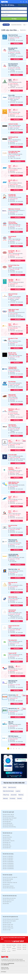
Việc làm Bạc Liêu (7, 842)
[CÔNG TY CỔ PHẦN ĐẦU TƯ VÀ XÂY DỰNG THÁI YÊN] (4, 612)
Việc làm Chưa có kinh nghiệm (9, 920)
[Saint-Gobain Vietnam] (4, 411)
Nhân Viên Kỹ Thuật (13, 35)
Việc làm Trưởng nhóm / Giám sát (10, 882)
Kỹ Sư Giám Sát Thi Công (12, 583)
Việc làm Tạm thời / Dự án (8, 900)
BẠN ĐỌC (24, 947)
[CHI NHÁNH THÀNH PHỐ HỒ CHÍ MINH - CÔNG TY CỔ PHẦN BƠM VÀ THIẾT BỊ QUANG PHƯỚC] (4, 37)
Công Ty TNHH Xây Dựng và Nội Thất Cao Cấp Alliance (14, 82)
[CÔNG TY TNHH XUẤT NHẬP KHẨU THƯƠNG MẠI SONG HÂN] (4, 252)
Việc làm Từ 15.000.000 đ (8, 863)
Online (4, 787)
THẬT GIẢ (24, 949)
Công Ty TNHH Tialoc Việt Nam (14, 737)
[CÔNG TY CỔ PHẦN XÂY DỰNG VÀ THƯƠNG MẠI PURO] (4, 153)
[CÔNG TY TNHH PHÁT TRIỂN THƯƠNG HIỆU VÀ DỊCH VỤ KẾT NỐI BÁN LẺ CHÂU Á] (4, 111)
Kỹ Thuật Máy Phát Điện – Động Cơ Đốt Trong (11, 251)
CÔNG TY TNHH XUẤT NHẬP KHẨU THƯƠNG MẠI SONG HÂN (15, 253)
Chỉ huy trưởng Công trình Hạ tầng (12, 222)
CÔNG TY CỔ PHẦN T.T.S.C (13, 50)
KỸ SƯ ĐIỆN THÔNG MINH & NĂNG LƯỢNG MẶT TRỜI (10, 497)
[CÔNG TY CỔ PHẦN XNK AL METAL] (4, 584)
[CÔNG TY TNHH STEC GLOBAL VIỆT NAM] (4, 340)
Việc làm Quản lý (6, 884)
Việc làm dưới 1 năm (7, 922)
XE (8, 949)
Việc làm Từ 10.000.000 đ (8, 861)
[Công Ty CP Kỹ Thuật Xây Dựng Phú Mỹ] (4, 311)
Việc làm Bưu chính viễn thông (9, 826)
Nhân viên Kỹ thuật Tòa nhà (12, 294)
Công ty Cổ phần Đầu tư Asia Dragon (14, 326)
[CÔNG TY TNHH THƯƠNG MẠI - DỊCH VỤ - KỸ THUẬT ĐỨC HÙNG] (4, 224)
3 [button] (13, 748)
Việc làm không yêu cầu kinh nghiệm (11, 919)
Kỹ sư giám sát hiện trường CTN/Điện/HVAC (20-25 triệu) (12, 48)
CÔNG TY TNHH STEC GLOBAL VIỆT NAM (14, 341)
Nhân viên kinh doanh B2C (11, 667)
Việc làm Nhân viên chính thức (9, 898)
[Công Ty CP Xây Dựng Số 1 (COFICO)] (4, 369)
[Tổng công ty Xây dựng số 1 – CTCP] (4, 710)
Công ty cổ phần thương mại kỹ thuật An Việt (14, 383)
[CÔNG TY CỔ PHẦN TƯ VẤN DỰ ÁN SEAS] (4, 167)
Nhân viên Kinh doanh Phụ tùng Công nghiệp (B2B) (12, 395)
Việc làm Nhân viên (7, 880)
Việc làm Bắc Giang (7, 846)
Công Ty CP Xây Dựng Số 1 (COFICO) (13, 370)
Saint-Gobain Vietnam (13, 411)
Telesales (19, 798)
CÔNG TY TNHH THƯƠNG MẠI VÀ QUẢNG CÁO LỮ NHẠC (16, 485)
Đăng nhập (24, 4)
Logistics (18, 791)
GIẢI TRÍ (14, 950)
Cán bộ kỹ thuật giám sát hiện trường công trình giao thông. (12, 610)
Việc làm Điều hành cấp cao (9, 887)
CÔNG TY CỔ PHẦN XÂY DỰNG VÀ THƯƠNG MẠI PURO (15, 154)
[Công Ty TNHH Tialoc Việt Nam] (4, 738)
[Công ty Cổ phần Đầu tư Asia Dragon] (4, 326)
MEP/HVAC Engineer (13, 736)
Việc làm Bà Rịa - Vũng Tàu (8, 840)
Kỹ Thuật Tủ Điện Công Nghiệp (13, 265)
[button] (23, 1)
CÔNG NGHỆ (8, 947)
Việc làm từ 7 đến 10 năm (8, 927)
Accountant (13, 794)
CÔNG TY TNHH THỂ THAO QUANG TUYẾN (15, 355)
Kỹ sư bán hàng (11, 381)
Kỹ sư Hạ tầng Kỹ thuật (12, 237)
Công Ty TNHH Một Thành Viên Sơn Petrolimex (15, 571)
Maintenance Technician (14, 209)
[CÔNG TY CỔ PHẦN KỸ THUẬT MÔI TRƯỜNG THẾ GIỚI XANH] (4, 642)
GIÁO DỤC (24, 945)
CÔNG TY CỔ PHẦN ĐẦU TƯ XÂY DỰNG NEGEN (16, 557)
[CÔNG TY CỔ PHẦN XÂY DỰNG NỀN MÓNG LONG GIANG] (4, 456)
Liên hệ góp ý (3, 971)
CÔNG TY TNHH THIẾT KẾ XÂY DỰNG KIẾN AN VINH (14, 513)
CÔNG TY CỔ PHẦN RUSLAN (14, 427)
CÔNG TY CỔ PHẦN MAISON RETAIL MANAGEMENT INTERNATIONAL (15, 443)
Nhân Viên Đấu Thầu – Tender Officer (10, 166)
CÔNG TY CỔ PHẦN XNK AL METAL (15, 585)
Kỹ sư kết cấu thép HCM (12, 526)
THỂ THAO (19, 945)
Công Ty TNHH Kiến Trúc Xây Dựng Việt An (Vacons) (15, 470)
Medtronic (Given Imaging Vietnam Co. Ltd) (16, 210)
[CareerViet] (18, 941)
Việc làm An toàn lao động (8, 816)
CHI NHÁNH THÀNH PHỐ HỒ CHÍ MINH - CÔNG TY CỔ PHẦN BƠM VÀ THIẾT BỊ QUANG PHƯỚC (15, 36)
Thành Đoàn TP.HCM (5, 968)
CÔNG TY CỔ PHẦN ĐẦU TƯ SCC (15, 628)
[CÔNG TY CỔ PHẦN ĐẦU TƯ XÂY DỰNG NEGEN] (4, 556)
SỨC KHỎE (19, 949)
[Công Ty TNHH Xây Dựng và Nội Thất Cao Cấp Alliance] (4, 81)
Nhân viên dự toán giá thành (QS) (13, 540)
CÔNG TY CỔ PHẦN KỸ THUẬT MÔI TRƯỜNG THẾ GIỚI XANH (15, 641)
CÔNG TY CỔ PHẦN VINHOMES (14, 296)
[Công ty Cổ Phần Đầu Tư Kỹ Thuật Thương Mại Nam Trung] (4, 498)
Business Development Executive (11, 468)
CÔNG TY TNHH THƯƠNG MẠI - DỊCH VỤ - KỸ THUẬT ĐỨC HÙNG (15, 225)
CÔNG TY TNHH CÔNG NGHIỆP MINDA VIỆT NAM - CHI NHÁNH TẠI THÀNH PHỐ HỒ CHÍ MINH (15, 724)
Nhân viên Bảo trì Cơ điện (10, 324)
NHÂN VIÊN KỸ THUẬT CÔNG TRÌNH (13, 310)
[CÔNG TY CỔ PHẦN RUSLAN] (4, 426)
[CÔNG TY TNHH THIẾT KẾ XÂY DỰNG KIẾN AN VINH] (4, 513)
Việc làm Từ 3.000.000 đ (8, 856)
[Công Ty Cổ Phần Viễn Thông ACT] (4, 668)
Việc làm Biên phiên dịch (8, 825)
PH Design (10, 683)
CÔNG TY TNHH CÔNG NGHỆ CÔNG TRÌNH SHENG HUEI (15, 96)
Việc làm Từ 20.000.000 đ (8, 865)
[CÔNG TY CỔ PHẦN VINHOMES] (4, 296)
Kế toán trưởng (13, 695)
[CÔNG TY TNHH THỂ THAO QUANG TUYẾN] (4, 354)
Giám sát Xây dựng (12, 597)
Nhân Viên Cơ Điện (14, 569)
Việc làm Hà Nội (6, 835)
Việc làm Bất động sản (7, 823)
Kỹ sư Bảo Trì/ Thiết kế (13, 339)
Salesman (5, 798)
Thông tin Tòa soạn (4, 967)
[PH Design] (4, 682)
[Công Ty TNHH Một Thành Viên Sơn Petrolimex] (4, 571)
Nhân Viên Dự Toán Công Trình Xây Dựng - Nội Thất (12, 681)
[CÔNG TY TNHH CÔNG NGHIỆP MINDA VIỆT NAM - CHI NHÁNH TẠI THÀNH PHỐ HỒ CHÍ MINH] (4, 723)
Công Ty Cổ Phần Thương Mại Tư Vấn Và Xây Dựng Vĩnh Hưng (15, 528)
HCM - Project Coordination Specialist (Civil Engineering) (11, 441)
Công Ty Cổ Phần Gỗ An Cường (14, 542)
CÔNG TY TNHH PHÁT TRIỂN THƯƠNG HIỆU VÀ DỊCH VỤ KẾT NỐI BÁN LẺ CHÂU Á (15, 112)
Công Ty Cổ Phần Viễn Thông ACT (15, 669)
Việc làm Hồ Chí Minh (7, 837)
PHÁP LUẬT (3, 951)
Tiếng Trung (6, 794)
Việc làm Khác (6, 903)
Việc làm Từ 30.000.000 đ (8, 866)
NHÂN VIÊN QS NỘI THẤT (10, 80)
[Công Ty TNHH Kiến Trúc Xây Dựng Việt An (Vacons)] (4, 469)
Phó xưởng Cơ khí (12, 640)
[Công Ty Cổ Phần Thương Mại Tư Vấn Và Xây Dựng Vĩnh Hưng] (4, 527)
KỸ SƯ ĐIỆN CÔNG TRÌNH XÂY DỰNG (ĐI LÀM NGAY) (14, 152)
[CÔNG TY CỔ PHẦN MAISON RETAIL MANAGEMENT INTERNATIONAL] (4, 442)
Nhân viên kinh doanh (8, 791)
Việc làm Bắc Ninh (7, 847)
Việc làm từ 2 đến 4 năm (8, 924)
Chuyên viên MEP (12, 653)
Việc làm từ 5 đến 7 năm (8, 926)
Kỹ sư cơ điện (11, 95)
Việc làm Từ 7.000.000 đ (8, 859)
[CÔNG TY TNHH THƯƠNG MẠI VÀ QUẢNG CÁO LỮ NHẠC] (4, 484)
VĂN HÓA (14, 948)
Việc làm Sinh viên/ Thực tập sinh (10, 877)
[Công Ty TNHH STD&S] (4, 396)
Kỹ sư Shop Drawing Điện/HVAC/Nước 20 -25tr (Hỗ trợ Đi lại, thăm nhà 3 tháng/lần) (13, 64)
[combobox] (14, 8)
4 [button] (16, 748)
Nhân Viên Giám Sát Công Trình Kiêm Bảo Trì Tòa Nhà (10, 110)
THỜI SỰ (3, 947)
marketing (20, 794)
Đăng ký (20, 4)
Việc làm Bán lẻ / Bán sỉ (8, 819)
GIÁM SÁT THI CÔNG (13, 124)
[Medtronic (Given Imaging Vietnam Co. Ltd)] (4, 211)
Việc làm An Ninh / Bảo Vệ (8, 814)
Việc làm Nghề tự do (7, 901)
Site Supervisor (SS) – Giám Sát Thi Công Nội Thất (12, 425)
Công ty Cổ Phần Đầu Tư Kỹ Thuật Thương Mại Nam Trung (15, 499)
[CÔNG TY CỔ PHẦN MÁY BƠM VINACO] (4, 281)
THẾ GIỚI (3, 949)
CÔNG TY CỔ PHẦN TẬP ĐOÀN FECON (14, 696)
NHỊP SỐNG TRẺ (14, 946)
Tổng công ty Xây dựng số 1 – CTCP (15, 710)
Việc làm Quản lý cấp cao (8, 886)
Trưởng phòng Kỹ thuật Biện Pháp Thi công (13, 367)
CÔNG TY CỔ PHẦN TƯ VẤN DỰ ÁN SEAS (15, 168)
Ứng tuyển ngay (17, 43)
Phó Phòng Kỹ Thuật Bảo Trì (13, 137)
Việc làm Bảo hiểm (7, 821)
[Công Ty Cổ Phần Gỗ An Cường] (4, 541)
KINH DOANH (8, 945)
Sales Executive (12, 787)
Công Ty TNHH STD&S (12, 397)
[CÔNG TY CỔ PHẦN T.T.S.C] (4, 50)
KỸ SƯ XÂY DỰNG (12, 454)
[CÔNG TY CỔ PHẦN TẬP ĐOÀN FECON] (4, 697)
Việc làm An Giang (7, 838)
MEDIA (3, 945)
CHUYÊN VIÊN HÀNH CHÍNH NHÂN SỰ (13, 555)
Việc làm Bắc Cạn (6, 844)
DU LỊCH (8, 951)
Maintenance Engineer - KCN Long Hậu (11, 409)
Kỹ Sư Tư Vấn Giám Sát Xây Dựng (10, 181)
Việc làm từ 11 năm (7, 929)
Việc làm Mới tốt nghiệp (8, 879)
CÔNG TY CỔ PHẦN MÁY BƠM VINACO (16, 282)
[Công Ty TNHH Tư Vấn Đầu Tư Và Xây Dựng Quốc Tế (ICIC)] (4, 599)
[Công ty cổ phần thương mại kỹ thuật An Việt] (4, 383)
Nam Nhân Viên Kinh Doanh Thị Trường (10, 280)
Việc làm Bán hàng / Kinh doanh (9, 818)
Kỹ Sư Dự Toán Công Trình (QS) (10, 511)
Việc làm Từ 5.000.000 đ (8, 858)
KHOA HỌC (19, 947)
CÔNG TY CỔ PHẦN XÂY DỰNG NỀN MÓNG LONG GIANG (15, 456)
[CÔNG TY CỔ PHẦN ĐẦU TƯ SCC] (4, 627)
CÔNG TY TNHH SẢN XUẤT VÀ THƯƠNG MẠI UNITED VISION (14, 125)
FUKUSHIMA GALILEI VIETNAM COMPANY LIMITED (14, 197)
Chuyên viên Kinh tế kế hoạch (13, 626)
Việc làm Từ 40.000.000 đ (8, 868)
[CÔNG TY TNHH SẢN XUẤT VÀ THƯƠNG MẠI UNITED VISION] (4, 126)
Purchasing (12, 798)
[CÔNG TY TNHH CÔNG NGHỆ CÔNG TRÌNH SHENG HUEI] (4, 97)
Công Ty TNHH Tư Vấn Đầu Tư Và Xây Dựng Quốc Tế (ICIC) (15, 598)
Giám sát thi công (13, 708)
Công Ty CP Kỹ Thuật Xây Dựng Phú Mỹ (16, 312)
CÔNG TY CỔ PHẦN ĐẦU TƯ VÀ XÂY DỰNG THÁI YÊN (15, 612)
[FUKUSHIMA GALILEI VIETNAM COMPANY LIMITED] (4, 196)
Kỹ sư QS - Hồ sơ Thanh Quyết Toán (12, 353)
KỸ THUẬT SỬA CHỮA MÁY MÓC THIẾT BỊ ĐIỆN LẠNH (13, 195)
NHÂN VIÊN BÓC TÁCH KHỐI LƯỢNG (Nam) (13, 483)
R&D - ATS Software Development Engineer (11, 722)
